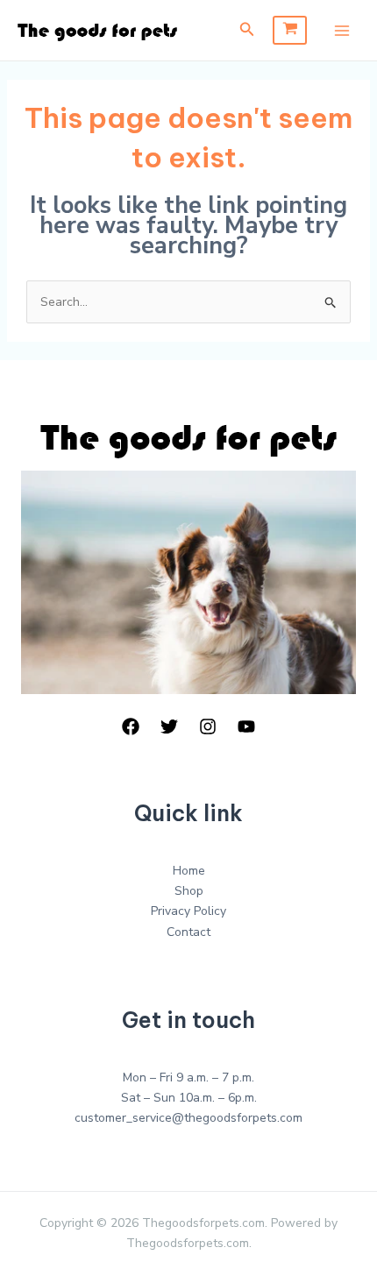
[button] (247, 30)
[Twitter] (169, 726)
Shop (188, 891)
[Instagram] (208, 726)
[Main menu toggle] (341, 30)
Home (189, 870)
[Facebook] (130, 726)
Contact (188, 932)
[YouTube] (246, 726)
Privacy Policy (188, 911)
